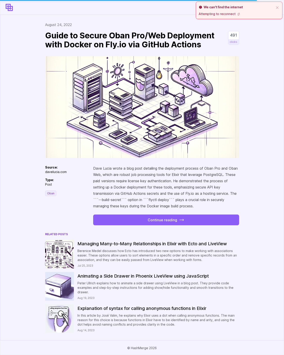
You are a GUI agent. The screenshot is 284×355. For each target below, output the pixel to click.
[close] (277, 7)
